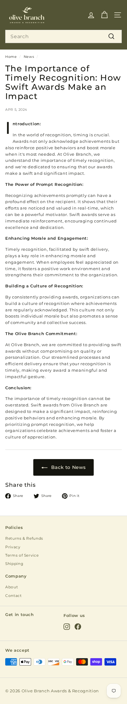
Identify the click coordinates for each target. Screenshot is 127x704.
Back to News (68, 467)
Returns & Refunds (24, 538)
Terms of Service (22, 555)
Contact (13, 595)
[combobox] (63, 36)
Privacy (13, 547)
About (11, 587)
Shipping (14, 563)
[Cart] (104, 15)
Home (11, 56)
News (29, 56)
